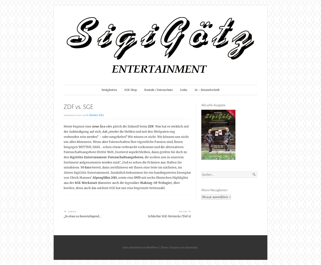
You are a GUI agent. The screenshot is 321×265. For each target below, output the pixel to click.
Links (183, 90)
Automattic (191, 247)
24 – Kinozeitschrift (207, 90)
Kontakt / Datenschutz (158, 90)
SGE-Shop (130, 90)
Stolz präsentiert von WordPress (140, 247)
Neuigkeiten (109, 90)
